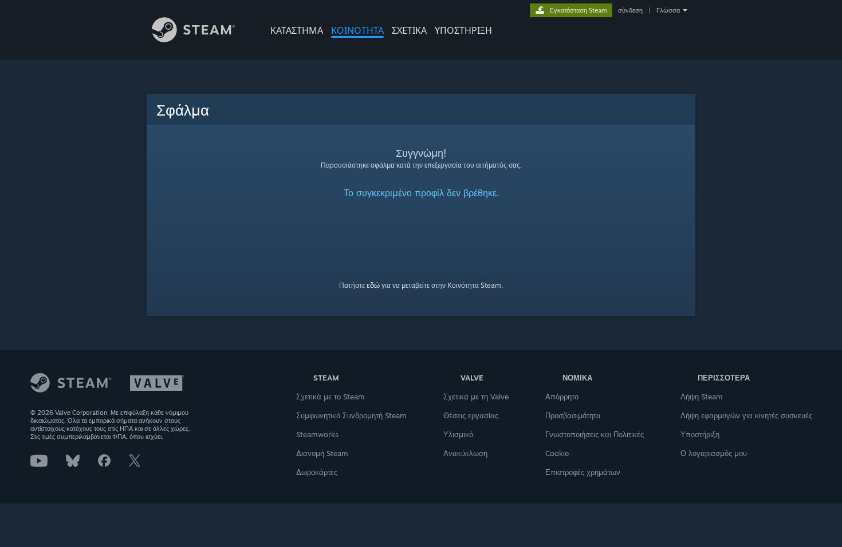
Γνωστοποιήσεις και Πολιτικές (594, 434)
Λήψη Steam (701, 396)
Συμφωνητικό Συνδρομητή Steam (351, 415)
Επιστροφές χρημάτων (582, 472)
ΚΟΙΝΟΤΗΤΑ (357, 30)
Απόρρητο (562, 396)
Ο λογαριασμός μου (713, 453)
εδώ (373, 285)
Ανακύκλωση (465, 453)
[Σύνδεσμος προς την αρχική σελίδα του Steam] (193, 39)
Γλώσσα (668, 10)
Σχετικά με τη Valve (476, 396)
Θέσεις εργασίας (470, 415)
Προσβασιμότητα (573, 415)
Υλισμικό (458, 434)
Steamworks (317, 434)
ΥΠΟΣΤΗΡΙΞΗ (463, 30)
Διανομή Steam (322, 453)
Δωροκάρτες (316, 472)
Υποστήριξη (699, 434)
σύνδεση (630, 10)
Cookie (557, 453)
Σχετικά (409, 30)
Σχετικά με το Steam (330, 396)
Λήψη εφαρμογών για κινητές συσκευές (746, 415)
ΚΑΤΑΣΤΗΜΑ (296, 30)
